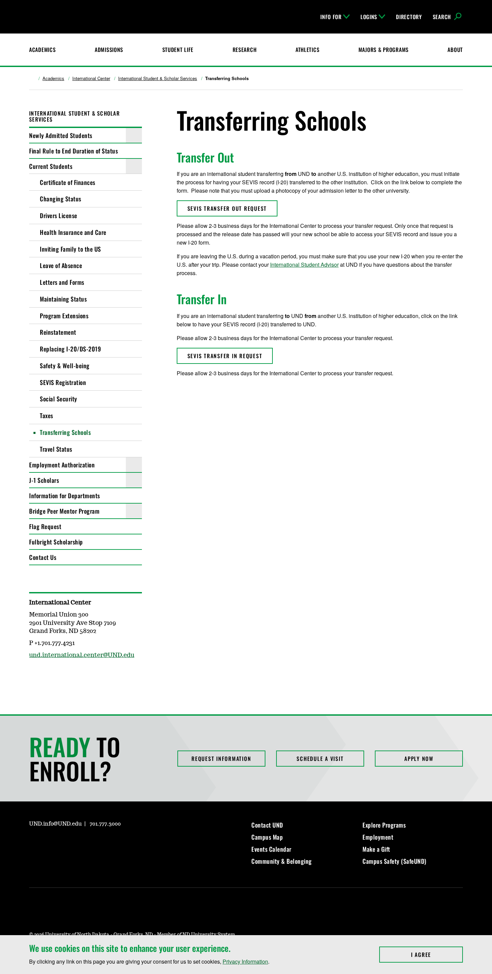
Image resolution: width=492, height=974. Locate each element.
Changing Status (60, 198)
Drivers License (58, 215)
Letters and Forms (62, 282)
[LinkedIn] (66, 843)
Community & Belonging (281, 861)
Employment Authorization (62, 464)
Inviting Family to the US (70, 249)
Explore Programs (384, 825)
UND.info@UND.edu (55, 824)
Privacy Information (245, 961)
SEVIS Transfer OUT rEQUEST (227, 208)
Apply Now (418, 759)
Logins (368, 17)
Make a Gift (376, 849)
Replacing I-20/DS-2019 (70, 348)
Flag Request (45, 526)
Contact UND (267, 825)
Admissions (109, 50)
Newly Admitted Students (60, 135)
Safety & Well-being (65, 365)
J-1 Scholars (44, 480)
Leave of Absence (61, 265)
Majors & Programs (383, 50)
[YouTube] (82, 843)
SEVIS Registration (63, 382)
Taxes (46, 415)
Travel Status (56, 449)
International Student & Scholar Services (157, 78)
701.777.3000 (105, 824)
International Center (91, 78)
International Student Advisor (304, 264)
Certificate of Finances (67, 182)
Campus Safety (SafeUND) (394, 861)
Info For (331, 17)
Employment (377, 837)
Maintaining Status (63, 299)
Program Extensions (64, 315)
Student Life (178, 50)
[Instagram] (33, 674)
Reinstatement (58, 332)
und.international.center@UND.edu (81, 655)
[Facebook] (50, 843)
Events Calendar (271, 849)
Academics (42, 50)
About (455, 50)
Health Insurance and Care (73, 232)
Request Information (221, 759)
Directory (409, 17)
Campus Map (267, 837)
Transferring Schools (65, 432)
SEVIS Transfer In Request (224, 356)
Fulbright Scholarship (56, 541)
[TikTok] (98, 843)
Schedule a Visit (320, 759)
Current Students (50, 166)
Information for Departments (64, 495)
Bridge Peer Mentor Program (64, 511)
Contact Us (42, 557)
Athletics (307, 50)
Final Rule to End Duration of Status (73, 150)
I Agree (437, 955)
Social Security (58, 398)
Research (245, 50)
